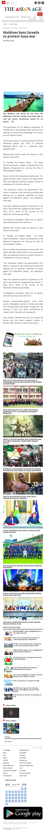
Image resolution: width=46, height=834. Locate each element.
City (4, 755)
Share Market (7, 768)
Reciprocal (23, 760)
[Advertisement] (23, 67)
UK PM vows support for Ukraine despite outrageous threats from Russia (26, 689)
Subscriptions (24, 827)
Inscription (23, 753)
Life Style (23, 758)
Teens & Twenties (25, 763)
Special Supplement (26, 765)
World (5, 758)
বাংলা (40, 14)
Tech (21, 768)
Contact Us (19, 822)
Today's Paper (27, 17)
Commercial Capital (9, 770)
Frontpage (6, 750)
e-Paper (41, 17)
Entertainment (24, 750)
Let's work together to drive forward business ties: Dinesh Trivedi (27, 675)
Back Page (13, 24)
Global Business (8, 765)
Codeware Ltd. (15, 829)
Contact (41, 19)
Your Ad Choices (33, 822)
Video (34, 17)
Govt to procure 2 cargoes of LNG (26, 681)
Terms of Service (13, 823)
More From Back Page (11, 627)
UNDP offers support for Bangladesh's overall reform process (28, 651)
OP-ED (5, 760)
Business (6, 763)
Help (10, 827)
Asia (4, 753)
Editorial (22, 755)
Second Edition (32, 19)
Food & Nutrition (25, 773)
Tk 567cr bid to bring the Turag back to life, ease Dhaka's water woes (27, 644)
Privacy (6, 823)
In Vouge (23, 770)
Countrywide (7, 775)
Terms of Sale (22, 823)
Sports (5, 773)
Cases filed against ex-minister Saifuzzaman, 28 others (25, 668)
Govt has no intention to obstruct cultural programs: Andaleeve (26, 638)
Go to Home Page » (38, 747)
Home (5, 24)
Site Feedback (16, 827)
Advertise (25, 822)
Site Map (5, 827)
